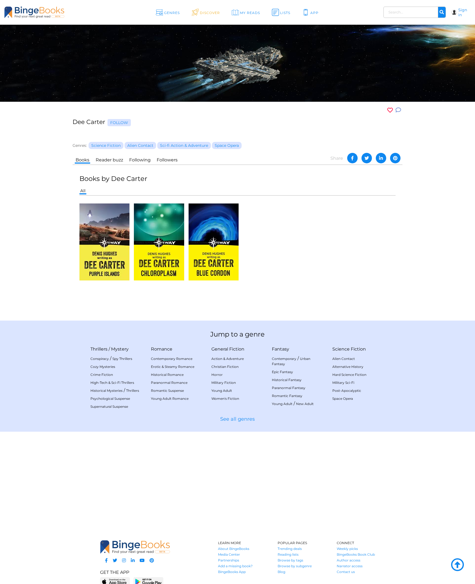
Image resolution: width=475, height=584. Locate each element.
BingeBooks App (232, 572)
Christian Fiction (225, 367)
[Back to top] (457, 565)
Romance (161, 349)
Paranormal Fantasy (288, 388)
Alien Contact (343, 359)
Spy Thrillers (122, 359)
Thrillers (98, 349)
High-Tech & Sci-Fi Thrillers (112, 383)
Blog (281, 572)
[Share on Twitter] (366, 158)
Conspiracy (99, 359)
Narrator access (350, 566)
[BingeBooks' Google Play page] (148, 581)
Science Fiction (349, 349)
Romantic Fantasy (287, 396)
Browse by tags (290, 560)
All (82, 190)
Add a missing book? (235, 566)
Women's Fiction (225, 398)
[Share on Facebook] (352, 158)
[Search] (442, 12)
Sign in (462, 12)
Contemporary (284, 359)
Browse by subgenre (295, 566)
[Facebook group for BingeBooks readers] (106, 560)
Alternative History (347, 367)
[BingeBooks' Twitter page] (115, 560)
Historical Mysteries (106, 391)
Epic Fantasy (282, 372)
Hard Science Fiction (349, 375)
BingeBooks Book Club (356, 554)
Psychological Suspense (110, 398)
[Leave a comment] (398, 110)
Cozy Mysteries (102, 367)
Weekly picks (347, 549)
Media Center (229, 554)
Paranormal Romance (169, 383)
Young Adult (221, 391)
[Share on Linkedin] (381, 158)
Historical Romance (167, 375)
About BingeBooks (233, 549)
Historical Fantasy (287, 380)
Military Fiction (223, 383)
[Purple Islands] (104, 241)
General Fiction (227, 349)
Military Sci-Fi (343, 383)
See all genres (237, 419)
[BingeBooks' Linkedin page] (133, 560)
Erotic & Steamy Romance (172, 367)
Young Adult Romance (170, 398)
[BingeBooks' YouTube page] (142, 560)
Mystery (120, 349)
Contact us (346, 572)
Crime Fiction (101, 375)
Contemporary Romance (171, 359)
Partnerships (228, 560)
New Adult (305, 404)
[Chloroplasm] (159, 241)
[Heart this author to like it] (390, 110)
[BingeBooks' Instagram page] (124, 560)
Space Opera (342, 398)
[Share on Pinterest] (395, 158)
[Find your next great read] (48, 12)
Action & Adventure (227, 359)
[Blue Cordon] (214, 241)
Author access (348, 560)
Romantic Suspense (167, 391)
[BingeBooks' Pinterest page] (152, 560)
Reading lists (288, 554)
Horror (217, 375)
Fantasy (280, 349)
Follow (119, 122)
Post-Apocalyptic (346, 391)
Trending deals (290, 549)
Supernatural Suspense (109, 406)
